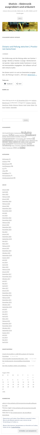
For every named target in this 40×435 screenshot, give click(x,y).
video (22, 147)
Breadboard (30, 134)
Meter (32, 105)
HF (33, 138)
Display (4, 136)
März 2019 (5, 243)
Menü (20, 18)
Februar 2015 (6, 321)
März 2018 (5, 267)
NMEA (11, 142)
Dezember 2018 (6, 251)
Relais (24, 143)
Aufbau (11, 135)
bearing (33, 103)
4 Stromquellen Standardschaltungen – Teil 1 (15, 359)
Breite (11, 105)
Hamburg (29, 138)
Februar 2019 (6, 246)
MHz (36, 140)
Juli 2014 (4, 335)
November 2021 (7, 229)
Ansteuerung (17, 133)
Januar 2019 (5, 248)
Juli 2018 (4, 260)
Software (23, 145)
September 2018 (7, 255)
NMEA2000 (32, 142)
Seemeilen (14, 107)
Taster (4, 148)
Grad (24, 105)
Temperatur (9, 148)
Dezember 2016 (6, 293)
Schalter (29, 143)
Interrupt (16, 140)
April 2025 (5, 192)
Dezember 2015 (6, 300)
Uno (15, 147)
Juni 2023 (4, 215)
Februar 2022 (6, 222)
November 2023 (7, 211)
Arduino (34, 100)
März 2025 (5, 194)
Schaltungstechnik (7, 178)
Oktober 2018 (6, 253)
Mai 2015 (4, 314)
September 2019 (7, 239)
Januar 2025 (5, 199)
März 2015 (5, 319)
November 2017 (7, 276)
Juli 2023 (4, 213)
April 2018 (5, 265)
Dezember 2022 (6, 218)
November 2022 (7, 220)
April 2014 (5, 342)
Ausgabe (17, 135)
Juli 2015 (4, 309)
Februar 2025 (6, 197)
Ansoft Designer (9, 133)
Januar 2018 (5, 272)
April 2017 (5, 286)
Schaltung (6, 145)
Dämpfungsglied (11, 136)
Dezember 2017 (6, 274)
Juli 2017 (4, 281)
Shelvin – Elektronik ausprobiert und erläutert (20, 5)
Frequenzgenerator (8, 138)
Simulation (18, 145)
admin (4, 403)
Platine (4, 143)
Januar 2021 (5, 234)
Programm (9, 143)
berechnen (5, 105)
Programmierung (18, 143)
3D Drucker (5, 159)
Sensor (13, 145)
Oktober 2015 (6, 305)
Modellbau (5, 173)
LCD (20, 140)
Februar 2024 (6, 204)
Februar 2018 (6, 269)
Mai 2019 (4, 241)
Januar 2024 (5, 206)
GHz (25, 138)
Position (7, 107)
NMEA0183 (16, 142)
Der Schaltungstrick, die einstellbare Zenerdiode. (16, 361)
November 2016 (7, 295)
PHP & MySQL (6, 175)
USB (18, 148)
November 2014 (7, 326)
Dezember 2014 (6, 323)
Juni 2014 (4, 337)
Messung (32, 140)
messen (27, 140)
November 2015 (7, 302)
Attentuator (5, 135)
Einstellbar (18, 136)
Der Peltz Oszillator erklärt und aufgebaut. (14, 366)
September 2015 (7, 307)
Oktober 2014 (6, 328)
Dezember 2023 (6, 208)
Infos (3, 171)
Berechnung (5, 103)
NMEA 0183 (24, 142)
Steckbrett (30, 145)
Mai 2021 (4, 232)
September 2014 (7, 330)
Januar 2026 (5, 190)
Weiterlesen (32, 75)
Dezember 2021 (6, 227)
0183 (3, 133)
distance (15, 105)
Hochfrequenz (7, 140)
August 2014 (5, 333)
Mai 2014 (4, 340)
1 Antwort (5, 54)
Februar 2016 (6, 297)
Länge (28, 105)
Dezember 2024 (6, 201)
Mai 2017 (4, 283)
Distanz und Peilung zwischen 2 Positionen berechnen (20, 47)
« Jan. (3, 391)
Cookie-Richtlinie (15, 427)
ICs (3, 168)
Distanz (21, 105)
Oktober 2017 (6, 279)
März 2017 (5, 288)
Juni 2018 (4, 262)
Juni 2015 (4, 312)
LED (23, 140)
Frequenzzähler (19, 138)
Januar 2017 (5, 290)
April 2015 (5, 316)
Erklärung (23, 136)
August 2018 (5, 258)
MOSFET (5, 142)
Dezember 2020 (6, 236)
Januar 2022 (5, 225)
